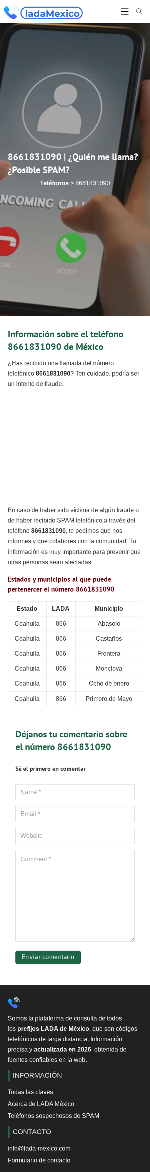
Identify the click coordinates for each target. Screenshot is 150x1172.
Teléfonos (54, 183)
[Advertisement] (75, 447)
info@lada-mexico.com (39, 1148)
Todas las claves (30, 1092)
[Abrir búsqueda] (139, 11)
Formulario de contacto (39, 1160)
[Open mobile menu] (124, 11)
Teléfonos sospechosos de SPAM (53, 1116)
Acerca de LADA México (41, 1104)
